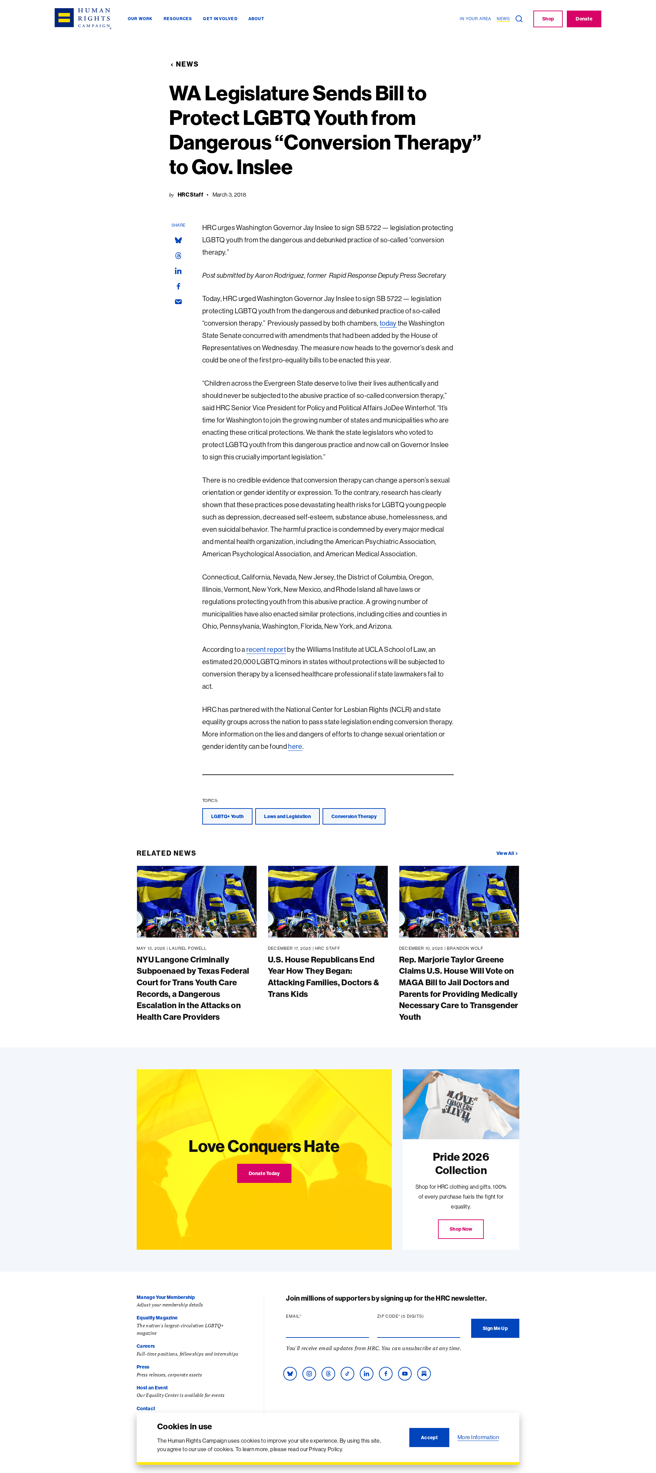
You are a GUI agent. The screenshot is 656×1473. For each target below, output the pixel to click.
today (388, 323)
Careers (146, 1346)
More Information (478, 1437)
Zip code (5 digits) (413, 1316)
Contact (146, 1408)
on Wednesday (275, 347)
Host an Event (152, 1388)
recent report (266, 649)
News (187, 64)
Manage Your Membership (166, 1297)
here (295, 746)
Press (143, 1367)
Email (307, 1316)
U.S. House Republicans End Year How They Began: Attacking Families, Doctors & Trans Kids (323, 976)
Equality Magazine (157, 1318)
